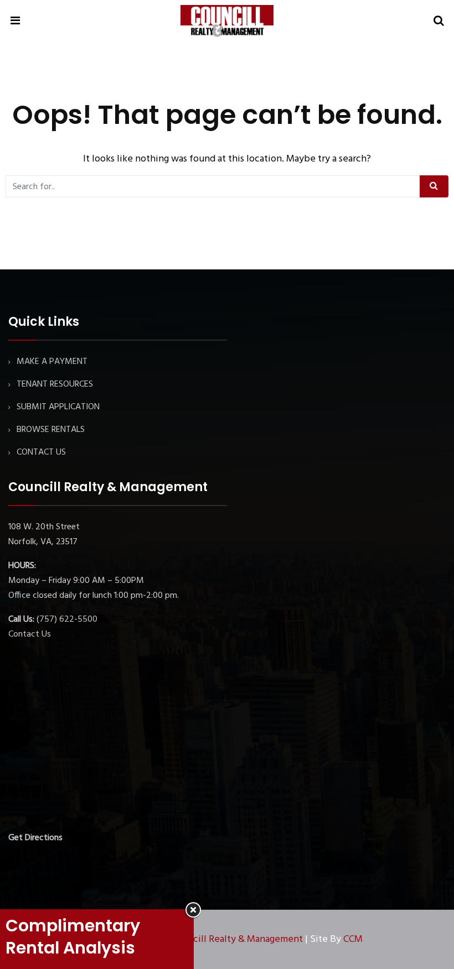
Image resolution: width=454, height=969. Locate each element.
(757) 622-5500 (67, 619)
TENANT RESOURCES (55, 384)
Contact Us (29, 634)
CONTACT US (41, 452)
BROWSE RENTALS (51, 430)
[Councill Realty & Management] (227, 22)
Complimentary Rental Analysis (73, 937)
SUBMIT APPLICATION (58, 407)
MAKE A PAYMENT (52, 362)
